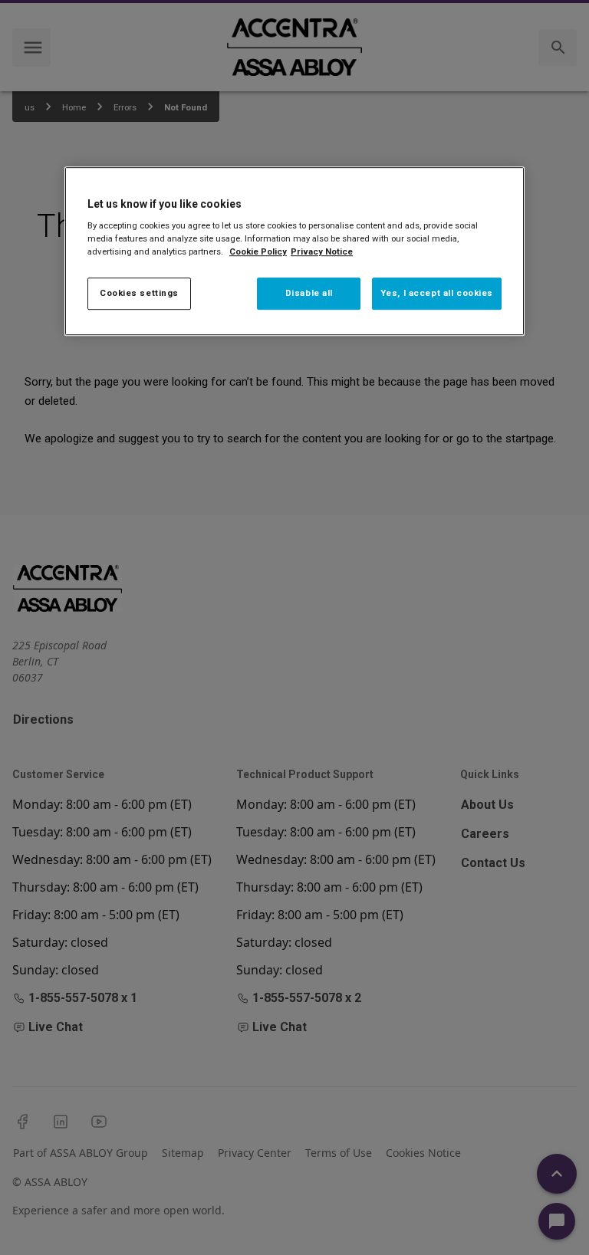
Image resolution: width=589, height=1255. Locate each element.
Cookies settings (139, 293)
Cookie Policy (258, 251)
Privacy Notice (322, 251)
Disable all (309, 293)
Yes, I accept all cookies (436, 293)
